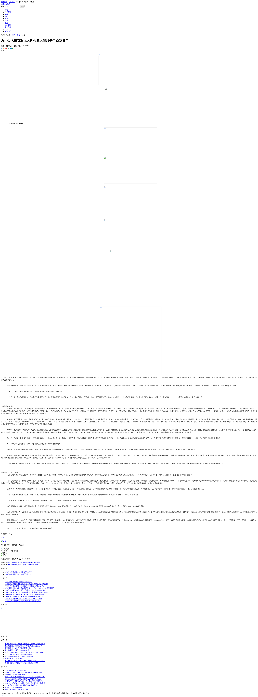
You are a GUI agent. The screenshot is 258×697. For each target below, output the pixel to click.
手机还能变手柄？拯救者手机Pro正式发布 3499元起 (23, 679)
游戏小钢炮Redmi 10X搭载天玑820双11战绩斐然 (24, 562)
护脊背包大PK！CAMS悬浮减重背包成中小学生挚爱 (23, 672)
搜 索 (22, 6)
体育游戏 (8, 31)
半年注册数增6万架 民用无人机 (20, 574)
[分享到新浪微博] (6, 48)
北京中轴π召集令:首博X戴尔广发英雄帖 (19, 656)
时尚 (6, 29)
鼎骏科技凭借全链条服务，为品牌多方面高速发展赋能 (28, 584)
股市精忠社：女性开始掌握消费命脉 (18, 648)
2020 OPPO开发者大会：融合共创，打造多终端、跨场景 (25, 683)
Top (2, 695)
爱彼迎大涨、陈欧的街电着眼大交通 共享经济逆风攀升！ (29, 592)
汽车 (6, 18)
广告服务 (12, 2)
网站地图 (4, 2)
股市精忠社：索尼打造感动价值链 (17, 650)
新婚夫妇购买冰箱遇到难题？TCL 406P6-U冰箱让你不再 (25, 677)
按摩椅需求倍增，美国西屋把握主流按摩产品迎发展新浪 (25, 644)
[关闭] (3, 541)
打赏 (2, 537)
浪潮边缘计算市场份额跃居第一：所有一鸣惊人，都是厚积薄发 (31, 588)
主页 (13, 35)
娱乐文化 (8, 25)
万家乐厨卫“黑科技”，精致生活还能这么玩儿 (23, 565)
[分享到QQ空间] (4, 48)
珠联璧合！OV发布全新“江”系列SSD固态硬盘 (25, 599)
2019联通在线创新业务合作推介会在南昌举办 (21, 685)
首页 (6, 10)
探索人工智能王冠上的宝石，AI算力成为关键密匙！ (27, 594)
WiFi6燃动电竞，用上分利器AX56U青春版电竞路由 (27, 590)
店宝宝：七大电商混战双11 (14, 687)
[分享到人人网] (11, 48)
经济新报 (8, 12)
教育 (6, 23)
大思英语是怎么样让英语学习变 (20, 572)
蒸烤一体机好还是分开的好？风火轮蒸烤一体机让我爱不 (25, 652)
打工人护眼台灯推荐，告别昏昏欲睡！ (18, 654)
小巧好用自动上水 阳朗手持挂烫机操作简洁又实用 (27, 596)
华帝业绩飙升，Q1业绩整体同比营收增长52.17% (26, 586)
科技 (6, 16)
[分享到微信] (13, 48)
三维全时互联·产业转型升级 (15, 674)
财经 (6, 14)
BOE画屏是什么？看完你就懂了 (16, 670)
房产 (6, 21)
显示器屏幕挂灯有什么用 (14, 659)
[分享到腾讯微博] (8, 48)
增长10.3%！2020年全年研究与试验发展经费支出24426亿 (25, 661)
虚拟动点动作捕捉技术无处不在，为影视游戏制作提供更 (25, 681)
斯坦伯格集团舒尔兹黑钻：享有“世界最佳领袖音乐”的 (24, 646)
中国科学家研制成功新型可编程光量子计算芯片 (22, 663)
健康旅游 (8, 27)
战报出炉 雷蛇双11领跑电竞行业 (16, 689)
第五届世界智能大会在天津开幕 (20, 582)
